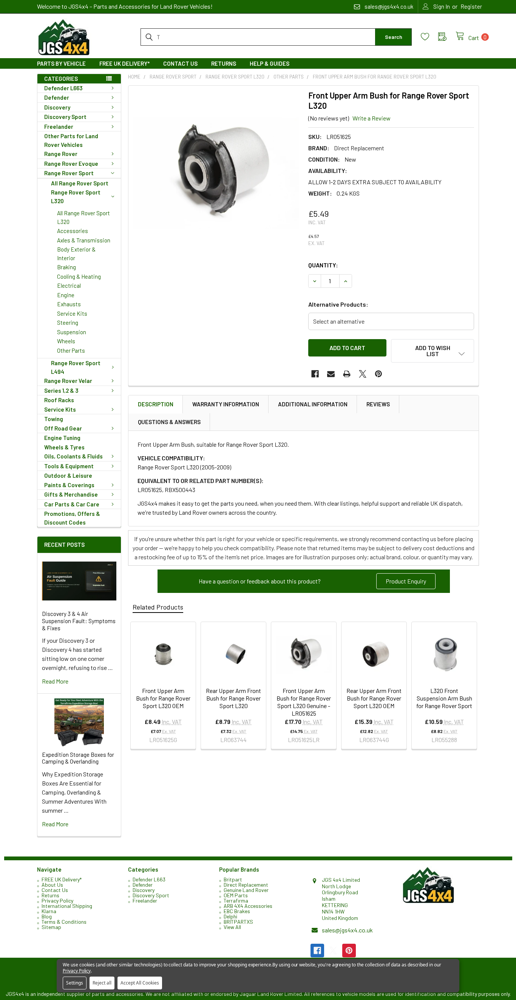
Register (471, 6)
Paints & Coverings (69, 484)
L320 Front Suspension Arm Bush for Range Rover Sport (444, 698)
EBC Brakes (237, 911)
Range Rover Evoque (71, 163)
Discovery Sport (65, 116)
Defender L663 (63, 88)
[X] (362, 374)
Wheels (66, 341)
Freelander (58, 126)
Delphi (230, 916)
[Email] (331, 374)
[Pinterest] (378, 374)
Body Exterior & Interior (76, 253)
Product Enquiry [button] (406, 581)
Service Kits (72, 313)
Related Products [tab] (158, 607)
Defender (56, 97)
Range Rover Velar (68, 380)
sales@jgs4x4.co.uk (347, 930)
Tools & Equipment (69, 466)
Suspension (71, 332)
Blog (47, 916)
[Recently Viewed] (447, 37)
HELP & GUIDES (269, 63)
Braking (66, 267)
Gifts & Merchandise (71, 494)
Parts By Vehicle (61, 63)
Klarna (49, 911)
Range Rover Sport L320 (75, 196)
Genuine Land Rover (246, 890)
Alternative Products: (338, 304)
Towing (53, 418)
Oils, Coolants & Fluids (73, 456)
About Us (52, 884)
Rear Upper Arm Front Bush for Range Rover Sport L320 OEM (374, 698)
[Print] (347, 374)
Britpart (233, 879)
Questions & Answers (169, 421)
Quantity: (323, 265)
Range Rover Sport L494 (75, 367)
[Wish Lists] (429, 37)
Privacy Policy (57, 900)
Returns (223, 63)
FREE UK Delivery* (124, 63)
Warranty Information (225, 404)
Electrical (69, 285)
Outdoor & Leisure (68, 475)
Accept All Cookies (140, 983)
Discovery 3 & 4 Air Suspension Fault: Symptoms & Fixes (79, 620)
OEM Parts (236, 895)
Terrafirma (236, 900)
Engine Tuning (62, 437)
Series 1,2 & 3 (61, 390)
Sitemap (51, 927)
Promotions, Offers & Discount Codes (72, 518)
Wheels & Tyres (64, 447)
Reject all (102, 983)
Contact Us (180, 63)
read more (55, 681)
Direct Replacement (246, 884)
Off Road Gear (63, 428)
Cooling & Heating (79, 276)
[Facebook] (315, 374)
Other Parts (71, 350)
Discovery (57, 107)
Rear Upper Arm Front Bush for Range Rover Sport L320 (233, 698)
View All (232, 927)
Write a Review (371, 118)
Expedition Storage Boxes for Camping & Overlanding (78, 758)
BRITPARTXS (238, 921)
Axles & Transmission (83, 240)
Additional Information (313, 404)
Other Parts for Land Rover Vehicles (71, 140)
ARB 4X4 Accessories (248, 906)
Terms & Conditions (64, 921)
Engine (65, 295)
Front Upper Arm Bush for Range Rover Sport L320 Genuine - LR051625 (304, 702)
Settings (74, 983)
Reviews (378, 404)
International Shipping (67, 906)
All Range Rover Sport (79, 183)
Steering (67, 322)
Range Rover (60, 153)
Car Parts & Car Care (71, 504)
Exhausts (69, 304)
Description (155, 404)
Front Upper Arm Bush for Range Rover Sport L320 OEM (163, 698)
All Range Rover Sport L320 (83, 217)
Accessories (72, 230)
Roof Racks (59, 400)
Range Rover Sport (69, 173)
